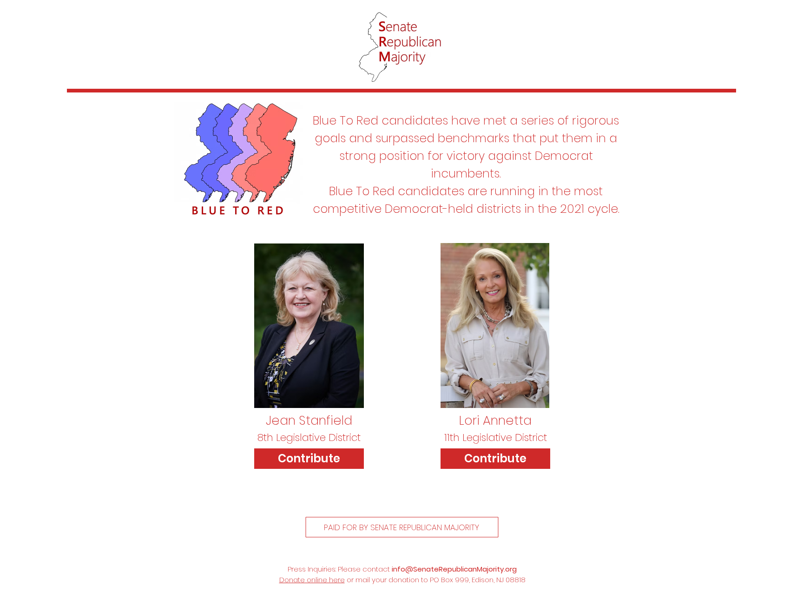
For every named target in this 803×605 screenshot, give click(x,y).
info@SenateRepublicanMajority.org (454, 569)
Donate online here (312, 580)
